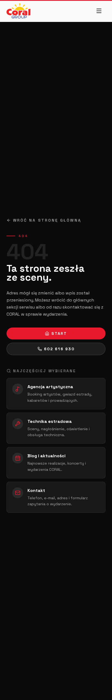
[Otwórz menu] (98, 10)
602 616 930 (59, 348)
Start (59, 333)
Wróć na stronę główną (47, 220)
